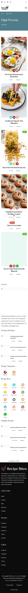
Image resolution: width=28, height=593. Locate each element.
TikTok (3, 534)
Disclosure (19, 585)
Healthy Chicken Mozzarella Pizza (18, 447)
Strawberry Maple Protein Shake (18, 427)
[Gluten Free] (10, 70)
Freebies (3, 511)
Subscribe (3, 507)
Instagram (4, 527)
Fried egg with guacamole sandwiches (16, 337)
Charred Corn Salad (14, 226)
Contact (3, 500)
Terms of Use (14, 590)
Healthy (24, 85)
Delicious (24, 39)
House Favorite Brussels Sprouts (14, 168)
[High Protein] (14, 70)
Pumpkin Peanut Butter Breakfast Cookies (18, 357)
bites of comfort (16, 576)
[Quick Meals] (14, 208)
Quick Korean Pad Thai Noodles (18, 437)
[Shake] (14, 222)
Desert (5, 375)
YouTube (3, 538)
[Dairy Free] (10, 117)
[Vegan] (17, 266)
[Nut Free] (17, 117)
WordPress (20, 580)
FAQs (2, 504)
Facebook (3, 523)
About (2, 496)
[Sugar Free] (17, 70)
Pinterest (3, 531)
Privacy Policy (9, 585)
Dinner (14, 375)
